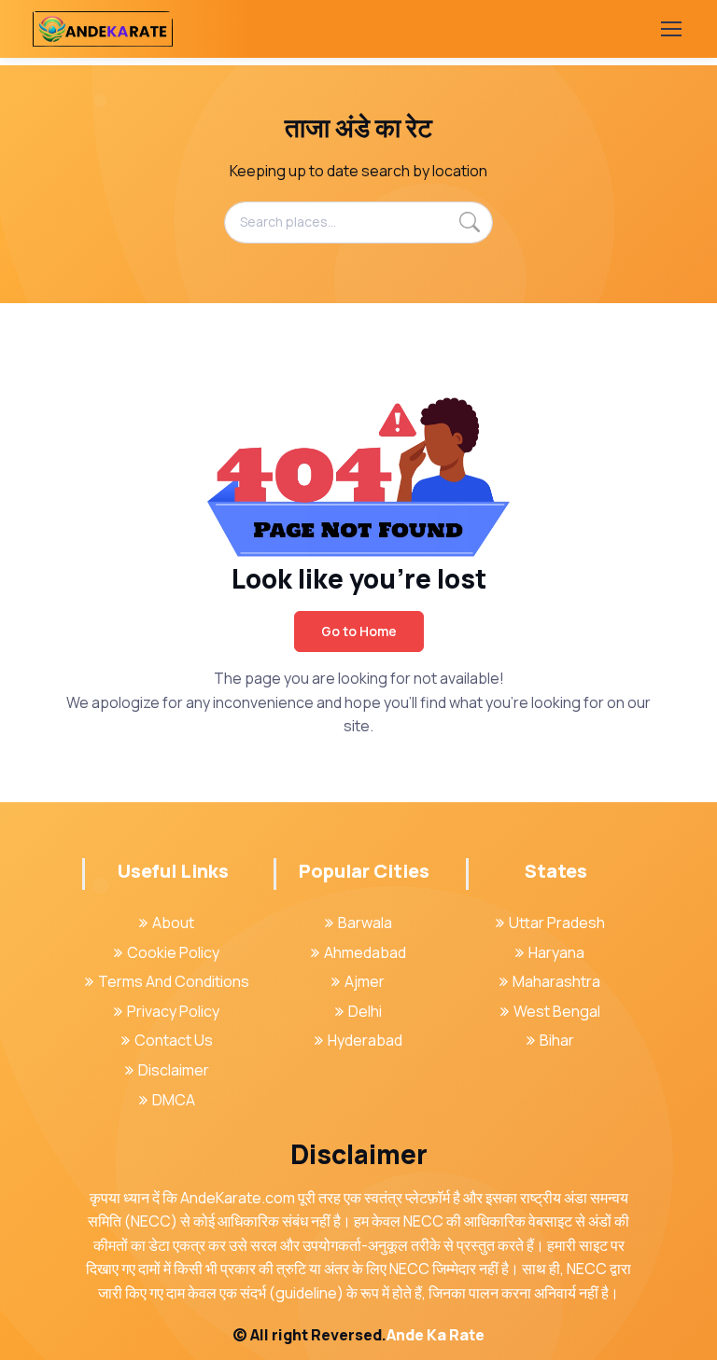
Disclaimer (173, 1070)
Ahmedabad (365, 952)
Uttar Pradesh (557, 922)
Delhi (365, 1011)
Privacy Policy (173, 1011)
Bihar (557, 1040)
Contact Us (173, 1040)
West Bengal (556, 1011)
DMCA (173, 1099)
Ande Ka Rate (436, 1335)
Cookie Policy (173, 952)
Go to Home (359, 631)
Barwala (365, 922)
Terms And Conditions (173, 981)
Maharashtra (556, 981)
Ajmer (364, 981)
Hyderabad (365, 1040)
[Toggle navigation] (670, 29)
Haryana (556, 952)
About (173, 922)
